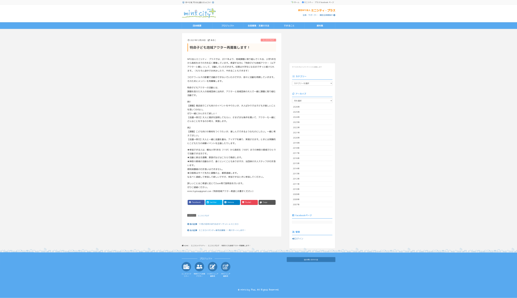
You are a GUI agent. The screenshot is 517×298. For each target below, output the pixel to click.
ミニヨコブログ (268, 40)
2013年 (296, 173)
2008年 (296, 199)
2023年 (296, 122)
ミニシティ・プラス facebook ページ (319, 2)
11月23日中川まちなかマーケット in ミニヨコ (218, 224)
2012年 (296, 178)
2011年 (296, 184)
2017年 (296, 153)
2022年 (296, 127)
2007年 (296, 204)
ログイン (299, 238)
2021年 (296, 132)
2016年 (296, 158)
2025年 (296, 112)
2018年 (296, 148)
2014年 (296, 168)
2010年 (296, 189)
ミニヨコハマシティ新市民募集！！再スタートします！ (222, 230)
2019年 (296, 143)
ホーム (296, 2)
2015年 (296, 163)
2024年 (296, 117)
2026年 (296, 106)
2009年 (296, 194)
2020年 (296, 137)
